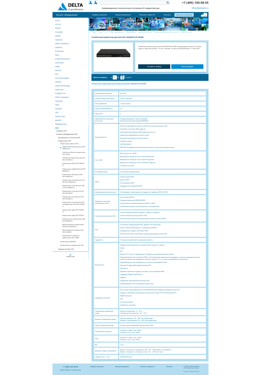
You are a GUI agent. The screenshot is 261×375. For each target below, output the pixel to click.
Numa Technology (62, 86)
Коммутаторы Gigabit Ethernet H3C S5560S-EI (74, 170)
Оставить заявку (154, 67)
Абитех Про (60, 116)
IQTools (58, 70)
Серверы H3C (61, 131)
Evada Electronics (62, 59)
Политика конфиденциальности (191, 371)
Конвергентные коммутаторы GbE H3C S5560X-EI (73, 220)
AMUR (58, 36)
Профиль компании (97, 366)
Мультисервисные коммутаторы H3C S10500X (73, 231)
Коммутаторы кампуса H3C (69, 143)
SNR (57, 105)
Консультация (187, 67)
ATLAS (58, 24)
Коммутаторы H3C (64, 141)
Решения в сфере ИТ (147, 366)
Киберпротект (61, 124)
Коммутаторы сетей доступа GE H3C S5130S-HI (73, 198)
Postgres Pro (60, 93)
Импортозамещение (122, 366)
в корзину (128, 77)
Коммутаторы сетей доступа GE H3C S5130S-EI (73, 192)
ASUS (57, 21)
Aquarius (58, 40)
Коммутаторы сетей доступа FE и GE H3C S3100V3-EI (73, 181)
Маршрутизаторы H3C (66, 249)
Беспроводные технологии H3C (69, 137)
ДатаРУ (58, 120)
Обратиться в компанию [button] (184, 15)
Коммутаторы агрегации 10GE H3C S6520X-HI (72, 175)
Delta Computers (62, 44)
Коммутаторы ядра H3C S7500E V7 (73, 211)
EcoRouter (59, 51)
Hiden (57, 67)
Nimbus (58, 82)
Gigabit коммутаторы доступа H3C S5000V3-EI (73, 148)
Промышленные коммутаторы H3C (72, 245)
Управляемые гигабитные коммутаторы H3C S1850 (71, 236)
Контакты (169, 366)
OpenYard (59, 90)
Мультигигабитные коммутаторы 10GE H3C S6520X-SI (73, 225)
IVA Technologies (62, 78)
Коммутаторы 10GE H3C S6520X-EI (73, 164)
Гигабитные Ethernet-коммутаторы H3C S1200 (73, 153)
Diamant (58, 47)
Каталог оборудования (66, 15)
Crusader (59, 32)
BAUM (57, 28)
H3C (57, 128)
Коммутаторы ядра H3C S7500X (73, 215)
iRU (56, 74)
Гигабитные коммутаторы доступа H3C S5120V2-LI (73, 159)
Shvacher (59, 101)
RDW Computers (62, 97)
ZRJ (57, 113)
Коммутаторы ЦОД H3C (68, 241)
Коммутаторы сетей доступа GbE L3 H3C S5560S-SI (73, 186)
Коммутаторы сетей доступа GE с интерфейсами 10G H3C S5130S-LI (73, 204)
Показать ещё (70, 256)
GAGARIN (59, 63)
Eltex (57, 55)
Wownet (58, 109)
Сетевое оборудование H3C (67, 134)
